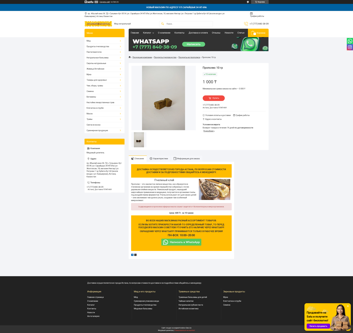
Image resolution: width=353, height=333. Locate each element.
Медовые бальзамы (143, 308)
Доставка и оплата (198, 32)
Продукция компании (142, 57)
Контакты (179, 32)
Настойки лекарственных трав (100, 102)
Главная (135, 32)
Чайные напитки (186, 301)
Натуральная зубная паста (191, 305)
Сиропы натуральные (96, 63)
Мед (89, 41)
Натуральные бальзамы (98, 58)
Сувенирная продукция (97, 130)
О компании (164, 32)
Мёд (136, 297)
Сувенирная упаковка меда (146, 301)
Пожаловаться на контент (185, 330)
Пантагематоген (94, 52)
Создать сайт (105, 2)
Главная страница (95, 297)
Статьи (240, 32)
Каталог (147, 32)
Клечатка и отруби (95, 108)
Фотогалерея (93, 316)
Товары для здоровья (97, 80)
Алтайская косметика (188, 308)
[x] (135, 255)
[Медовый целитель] (98, 24)
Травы (89, 119)
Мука (89, 74)
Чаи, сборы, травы (95, 86)
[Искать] (163, 24)
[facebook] (132, 255)
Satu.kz (189, 328)
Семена (90, 91)
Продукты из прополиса (189, 57)
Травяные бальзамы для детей (193, 297)
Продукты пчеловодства (165, 57)
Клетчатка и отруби (232, 301)
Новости (229, 32)
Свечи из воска (93, 125)
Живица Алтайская (95, 69)
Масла (90, 114)
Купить (216, 98)
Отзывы (216, 32)
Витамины (91, 97)
